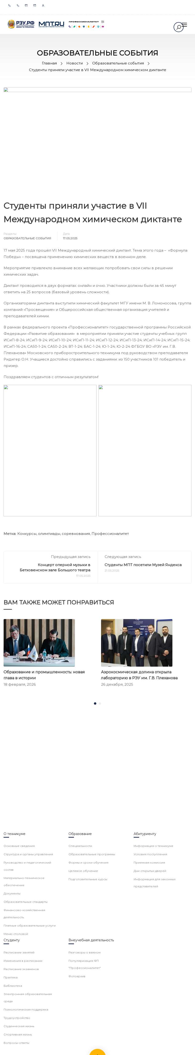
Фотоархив (76, 976)
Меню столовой (16, 934)
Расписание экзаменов (21, 969)
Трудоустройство (17, 1018)
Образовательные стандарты (26, 902)
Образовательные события (118, 63)
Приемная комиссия (149, 862)
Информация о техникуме (153, 846)
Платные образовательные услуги (30, 925)
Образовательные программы (91, 854)
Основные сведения (19, 846)
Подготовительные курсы (87, 879)
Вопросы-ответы (16, 1043)
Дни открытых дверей (150, 871)
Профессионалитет (110, 533)
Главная (49, 63)
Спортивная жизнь (18, 1034)
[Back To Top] (185, 1046)
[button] (95, 703)
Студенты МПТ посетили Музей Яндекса (143, 564)
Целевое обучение (83, 871)
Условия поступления (150, 854)
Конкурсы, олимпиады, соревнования (53, 533)
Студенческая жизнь (19, 1026)
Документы (12, 893)
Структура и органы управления (28, 854)
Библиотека (13, 985)
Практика (11, 977)
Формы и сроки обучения (88, 862)
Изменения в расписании (23, 960)
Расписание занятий (19, 952)
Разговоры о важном (84, 952)
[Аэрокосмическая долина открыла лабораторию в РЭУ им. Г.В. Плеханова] (136, 642)
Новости (74, 63)
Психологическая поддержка (26, 1009)
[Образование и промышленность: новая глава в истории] (39, 642)
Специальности (80, 846)
